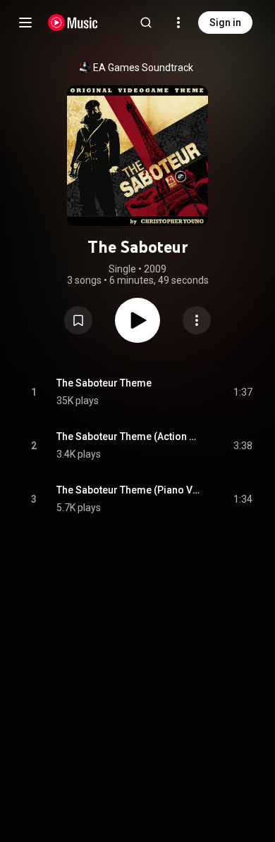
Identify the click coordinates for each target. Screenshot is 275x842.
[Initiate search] (146, 22)
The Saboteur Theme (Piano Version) (128, 490)
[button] (78, 320)
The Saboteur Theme (104, 383)
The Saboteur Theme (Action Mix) (128, 436)
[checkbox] (242, 392)
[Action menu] (197, 320)
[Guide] (25, 22)
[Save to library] (78, 320)
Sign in (225, 22)
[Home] (73, 22)
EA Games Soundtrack (143, 67)
